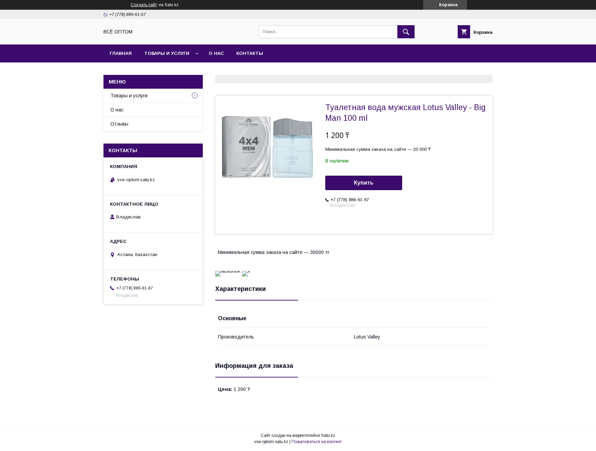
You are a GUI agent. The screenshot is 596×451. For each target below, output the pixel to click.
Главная (121, 53)
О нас (216, 53)
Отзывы (119, 124)
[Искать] (406, 31)
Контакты (249, 53)
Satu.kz (328, 435)
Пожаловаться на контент (316, 441)
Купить (364, 183)
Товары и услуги (166, 53)
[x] (246, 271)
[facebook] (227, 271)
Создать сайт (144, 4)
